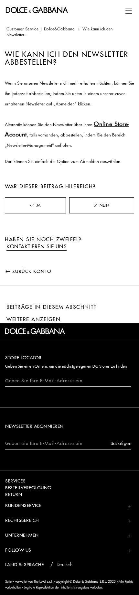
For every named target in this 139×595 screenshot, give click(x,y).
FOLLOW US (18, 550)
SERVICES (15, 481)
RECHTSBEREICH (22, 520)
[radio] (35, 205)
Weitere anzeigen (33, 319)
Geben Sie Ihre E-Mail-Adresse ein (43, 380)
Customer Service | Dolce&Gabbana (40, 29)
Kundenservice (23, 505)
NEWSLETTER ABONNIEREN (34, 426)
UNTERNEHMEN (22, 535)
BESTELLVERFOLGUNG (28, 487)
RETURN (13, 494)
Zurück (32, 271)
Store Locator (23, 357)
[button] (128, 10)
